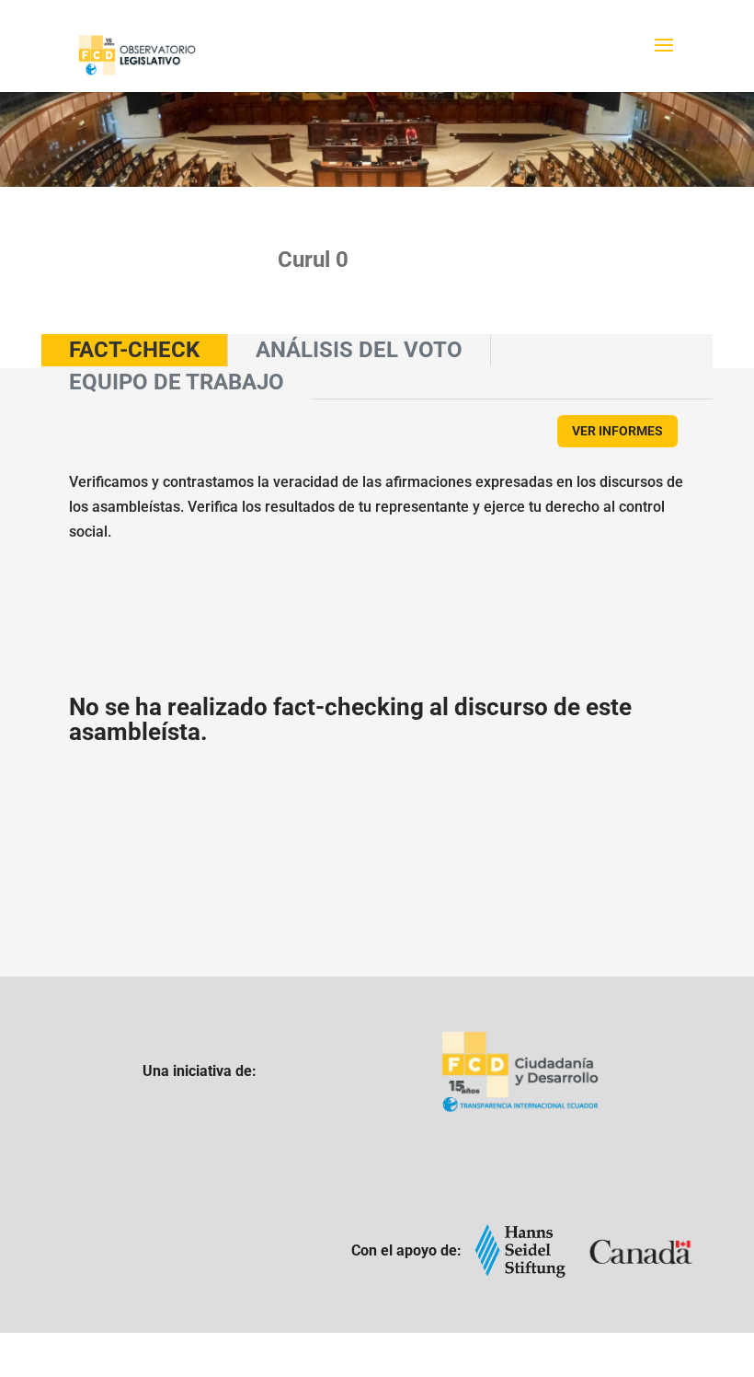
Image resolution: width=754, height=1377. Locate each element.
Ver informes (617, 430)
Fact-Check (134, 350)
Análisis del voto (359, 350)
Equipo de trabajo (176, 382)
